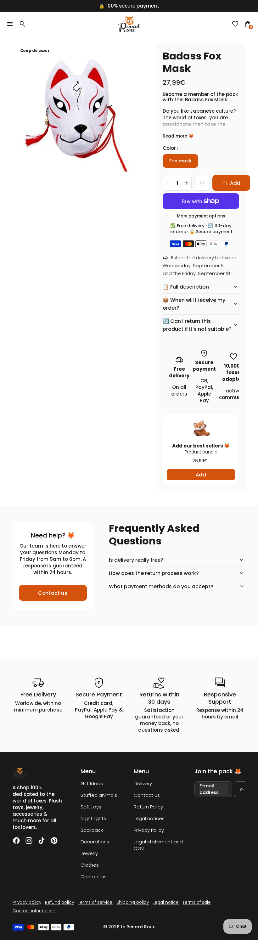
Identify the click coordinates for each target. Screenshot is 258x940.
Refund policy (59, 902)
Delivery (143, 783)
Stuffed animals (99, 795)
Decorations (95, 841)
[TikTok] (41, 840)
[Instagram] (29, 840)
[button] (235, 24)
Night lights (93, 818)
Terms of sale (196, 902)
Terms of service (95, 902)
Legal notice (166, 902)
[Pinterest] (54, 840)
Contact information (34, 911)
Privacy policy (27, 902)
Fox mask (180, 161)
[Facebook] (16, 840)
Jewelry (89, 853)
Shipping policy (132, 902)
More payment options (201, 216)
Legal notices (149, 818)
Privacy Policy (149, 830)
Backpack (92, 830)
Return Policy (148, 806)
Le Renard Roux (138, 927)
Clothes (90, 865)
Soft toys (91, 806)
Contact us (52, 593)
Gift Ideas (92, 783)
